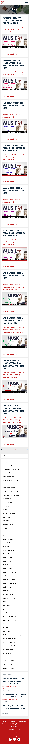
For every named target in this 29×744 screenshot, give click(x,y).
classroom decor (8, 484)
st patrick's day (7, 631)
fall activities (6, 521)
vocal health (7, 664)
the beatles (6, 653)
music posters (7, 576)
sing (3, 624)
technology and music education (14, 646)
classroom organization (11, 495)
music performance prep (11, 572)
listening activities (8, 29)
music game (6, 561)
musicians (19, 74)
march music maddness (10, 554)
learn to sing (7, 543)
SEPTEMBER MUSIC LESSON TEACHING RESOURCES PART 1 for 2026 (13, 64)
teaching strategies (9, 642)
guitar (4, 528)
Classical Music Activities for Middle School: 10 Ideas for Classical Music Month (13, 681)
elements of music (8, 513)
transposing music (9, 657)
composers (6, 27)
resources (13, 290)
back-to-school (8, 473)
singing (5, 628)
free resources (17, 27)
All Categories (7, 466)
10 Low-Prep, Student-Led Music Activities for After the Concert (14, 707)
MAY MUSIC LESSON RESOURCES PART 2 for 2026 (13, 191)
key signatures (7, 539)
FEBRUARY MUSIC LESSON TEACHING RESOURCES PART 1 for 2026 (13, 364)
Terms (14, 733)
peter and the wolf (9, 598)
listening (17, 375)
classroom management (11, 491)
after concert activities (10, 469)
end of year (6, 517)
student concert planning (11, 635)
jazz (3, 535)
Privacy (14, 736)
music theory (7, 587)
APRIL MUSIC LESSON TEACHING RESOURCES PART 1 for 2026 (13, 321)
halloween (6, 532)
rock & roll (6, 613)
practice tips (6, 602)
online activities (8, 594)
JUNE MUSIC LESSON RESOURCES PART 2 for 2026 (13, 106)
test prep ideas (8, 650)
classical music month (10, 480)
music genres (7, 569)
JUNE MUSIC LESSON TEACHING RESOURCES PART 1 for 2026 (13, 148)
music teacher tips (9, 583)
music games (7, 565)
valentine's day (8, 661)
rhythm (5, 609)
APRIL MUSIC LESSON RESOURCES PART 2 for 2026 (13, 276)
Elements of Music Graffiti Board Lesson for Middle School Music (14, 695)
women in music (8, 668)
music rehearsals (8, 580)
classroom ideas (8, 112)
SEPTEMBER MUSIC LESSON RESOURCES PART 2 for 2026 (12, 20)
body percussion (8, 477)
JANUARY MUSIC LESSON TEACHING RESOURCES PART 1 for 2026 (13, 409)
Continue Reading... (9, 54)
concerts (5, 506)
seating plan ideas (9, 620)
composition (7, 502)
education (6, 510)
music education (8, 558)
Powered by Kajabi (14, 729)
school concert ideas (10, 616)
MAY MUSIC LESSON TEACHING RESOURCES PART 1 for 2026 (13, 233)
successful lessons (17, 32)
